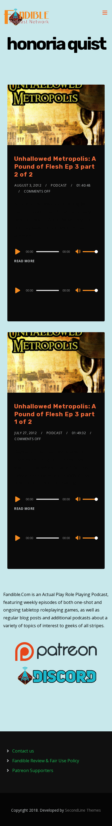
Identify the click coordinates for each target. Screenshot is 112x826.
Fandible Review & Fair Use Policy (45, 761)
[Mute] (78, 252)
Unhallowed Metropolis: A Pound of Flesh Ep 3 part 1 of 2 (55, 414)
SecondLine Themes (83, 810)
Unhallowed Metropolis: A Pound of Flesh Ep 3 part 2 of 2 (55, 166)
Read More (24, 261)
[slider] (90, 256)
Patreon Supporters (32, 770)
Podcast (59, 185)
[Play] (17, 251)
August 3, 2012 (27, 185)
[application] (56, 251)
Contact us (23, 751)
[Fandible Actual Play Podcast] (26, 17)
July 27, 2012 (25, 433)
